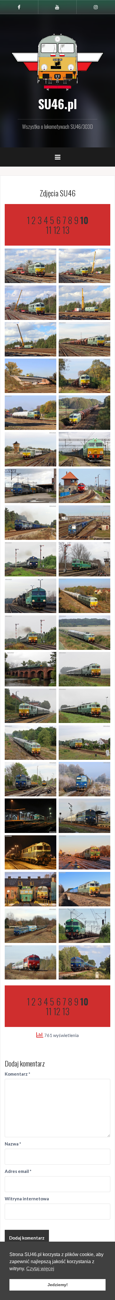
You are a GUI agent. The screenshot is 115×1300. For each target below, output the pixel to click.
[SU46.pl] (57, 61)
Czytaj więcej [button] (40, 1268)
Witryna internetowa (27, 1198)
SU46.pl (57, 103)
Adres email (18, 1171)
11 (49, 229)
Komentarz (17, 1074)
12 (56, 229)
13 (66, 229)
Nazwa (13, 1143)
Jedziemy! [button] (57, 1284)
